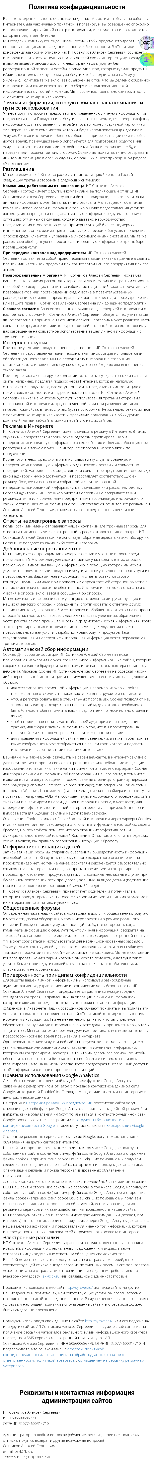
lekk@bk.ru (51, 1276)
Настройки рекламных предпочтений (59, 1102)
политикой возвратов (55, 1360)
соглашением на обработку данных (74, 1354)
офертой (75, 1349)
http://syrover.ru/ (79, 1287)
